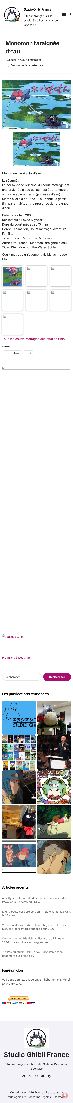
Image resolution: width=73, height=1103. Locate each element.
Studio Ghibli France (37, 9)
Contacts (59, 1097)
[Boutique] (19, 752)
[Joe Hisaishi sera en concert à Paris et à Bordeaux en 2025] (54, 752)
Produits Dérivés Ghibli (16, 657)
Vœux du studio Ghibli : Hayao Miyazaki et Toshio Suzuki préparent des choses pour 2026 (35, 926)
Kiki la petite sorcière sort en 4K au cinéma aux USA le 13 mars (36, 913)
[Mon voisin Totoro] (54, 822)
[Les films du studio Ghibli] (19, 718)
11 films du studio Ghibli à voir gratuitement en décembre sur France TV (32, 953)
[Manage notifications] (65, 1095)
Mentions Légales (40, 1097)
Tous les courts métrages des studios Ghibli (34, 339)
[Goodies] (19, 857)
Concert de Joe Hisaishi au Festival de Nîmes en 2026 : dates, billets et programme (33, 940)
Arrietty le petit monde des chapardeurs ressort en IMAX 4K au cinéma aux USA (35, 900)
